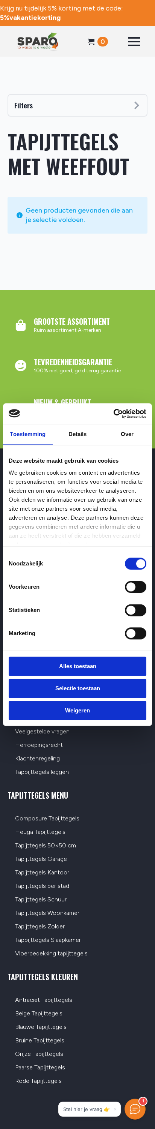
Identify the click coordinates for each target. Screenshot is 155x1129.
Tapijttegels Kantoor (42, 873)
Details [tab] (77, 434)
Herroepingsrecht (39, 745)
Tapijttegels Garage (41, 859)
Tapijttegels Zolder (40, 927)
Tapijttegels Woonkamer (47, 913)
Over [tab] (127, 434)
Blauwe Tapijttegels (41, 1027)
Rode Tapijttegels (38, 1081)
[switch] (135, 587)
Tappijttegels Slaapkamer (48, 940)
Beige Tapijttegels (38, 1014)
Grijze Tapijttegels (39, 1054)
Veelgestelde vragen (42, 732)
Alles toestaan (77, 666)
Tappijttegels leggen (42, 772)
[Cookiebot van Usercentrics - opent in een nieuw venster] (113, 413)
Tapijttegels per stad (42, 886)
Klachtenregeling (37, 759)
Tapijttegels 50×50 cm (45, 846)
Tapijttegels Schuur (41, 900)
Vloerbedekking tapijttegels (51, 954)
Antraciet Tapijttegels (43, 1000)
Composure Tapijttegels (47, 819)
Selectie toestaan (77, 688)
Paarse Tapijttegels (40, 1068)
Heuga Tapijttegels (40, 832)
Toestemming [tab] (28, 434)
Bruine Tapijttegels (39, 1041)
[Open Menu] (134, 42)
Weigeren (77, 710)
